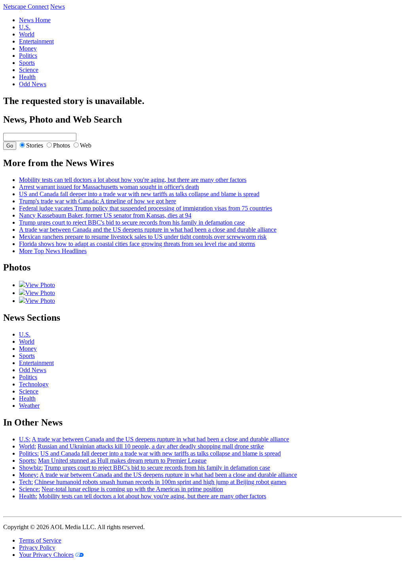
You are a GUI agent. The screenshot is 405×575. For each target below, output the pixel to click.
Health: (28, 496)
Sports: (27, 460)
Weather (29, 405)
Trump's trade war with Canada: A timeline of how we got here (97, 201)
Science (28, 69)
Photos (61, 145)
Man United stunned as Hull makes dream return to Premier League (122, 460)
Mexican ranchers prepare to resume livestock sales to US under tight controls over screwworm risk (143, 236)
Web (85, 145)
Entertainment (36, 41)
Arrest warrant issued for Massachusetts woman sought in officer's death (109, 186)
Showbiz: (31, 467)
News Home (35, 20)
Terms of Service (40, 540)
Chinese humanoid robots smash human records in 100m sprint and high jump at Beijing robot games (160, 482)
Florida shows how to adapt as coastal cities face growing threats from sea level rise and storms (137, 243)
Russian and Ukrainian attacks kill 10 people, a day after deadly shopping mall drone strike (151, 446)
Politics (28, 55)
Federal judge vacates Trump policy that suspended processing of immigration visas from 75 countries (145, 208)
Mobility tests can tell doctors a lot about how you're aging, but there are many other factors (132, 179)
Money (28, 48)
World (26, 34)
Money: (28, 474)
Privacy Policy (37, 547)
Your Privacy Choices (46, 554)
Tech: (26, 482)
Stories (34, 145)
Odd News (32, 84)
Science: (29, 489)
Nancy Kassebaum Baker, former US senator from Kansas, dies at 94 (105, 215)
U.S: (24, 439)
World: (27, 446)
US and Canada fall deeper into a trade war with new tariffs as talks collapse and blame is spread (139, 194)
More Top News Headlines (53, 251)
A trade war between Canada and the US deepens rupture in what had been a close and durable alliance (147, 229)
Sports (27, 62)
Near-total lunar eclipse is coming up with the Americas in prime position (132, 489)
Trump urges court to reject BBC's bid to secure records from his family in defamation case (132, 222)
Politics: (29, 453)
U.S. (24, 27)
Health (27, 77)
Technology (34, 384)
